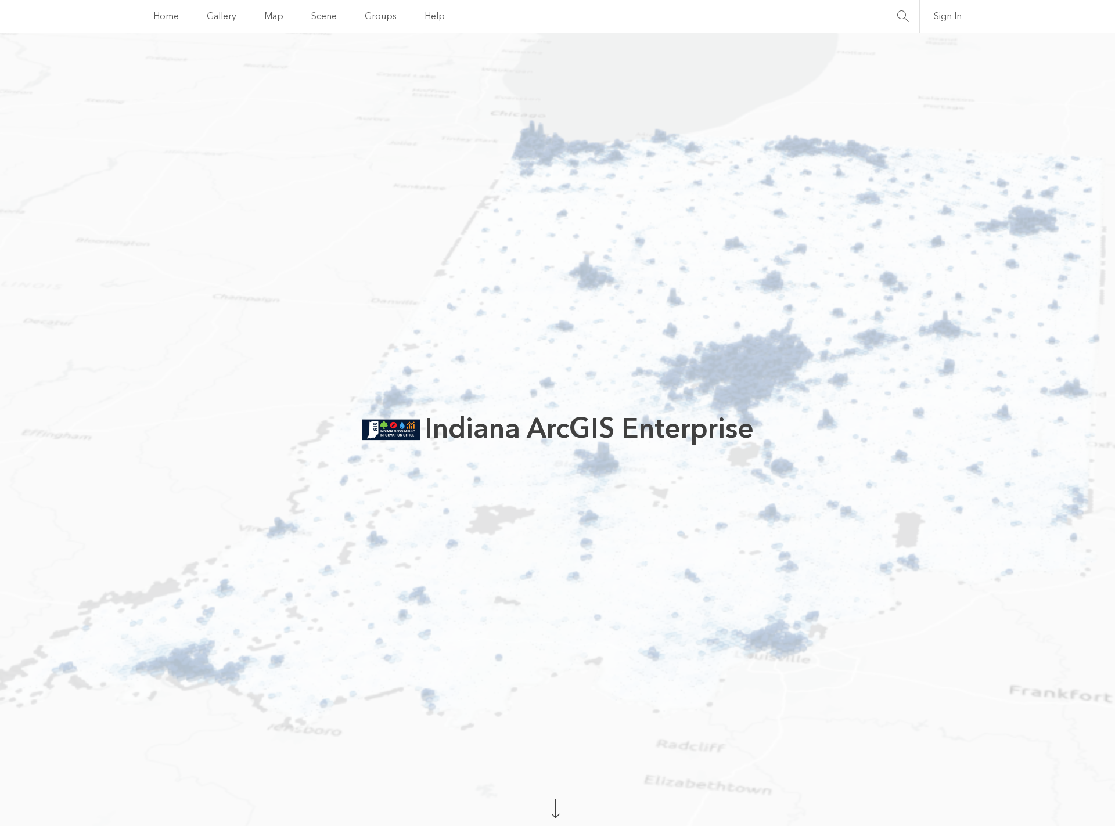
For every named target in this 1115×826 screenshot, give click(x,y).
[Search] (903, 16)
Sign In (948, 16)
